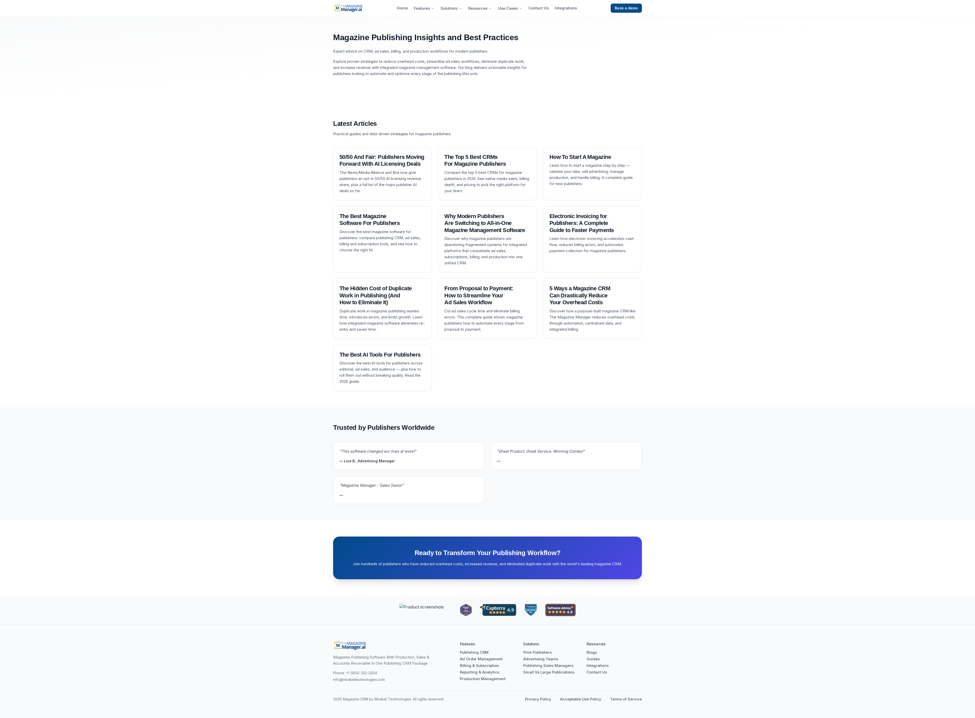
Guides (593, 659)
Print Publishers (537, 652)
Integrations (566, 8)
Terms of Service (626, 699)
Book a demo (626, 8)
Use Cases (508, 8)
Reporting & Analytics (479, 672)
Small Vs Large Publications (548, 672)
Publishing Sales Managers (548, 665)
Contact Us (538, 8)
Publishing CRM (474, 652)
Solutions (449, 8)
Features (422, 8)
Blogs (592, 652)
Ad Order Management (481, 659)
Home (402, 8)
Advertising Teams (540, 659)
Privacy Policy (538, 699)
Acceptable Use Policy (580, 699)
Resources (478, 8)
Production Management (483, 679)
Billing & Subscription (479, 665)
